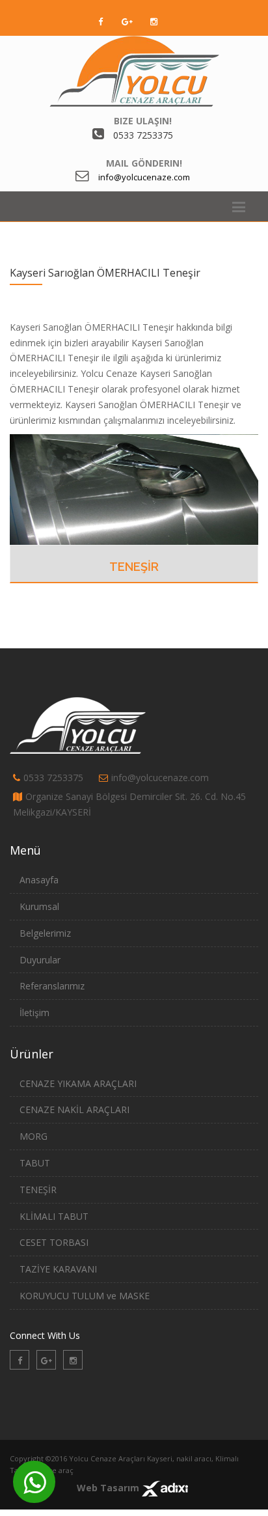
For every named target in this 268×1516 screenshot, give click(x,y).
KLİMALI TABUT (54, 1216)
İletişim (34, 1012)
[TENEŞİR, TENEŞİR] (134, 488)
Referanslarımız (52, 986)
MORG (33, 1136)
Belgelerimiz (45, 933)
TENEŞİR (134, 566)
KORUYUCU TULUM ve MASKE (85, 1295)
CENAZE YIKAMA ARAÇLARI (78, 1083)
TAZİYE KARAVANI (58, 1269)
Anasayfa (39, 880)
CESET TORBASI (54, 1242)
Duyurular (40, 960)
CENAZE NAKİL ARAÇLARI (74, 1109)
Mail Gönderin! (144, 163)
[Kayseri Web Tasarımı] (165, 1488)
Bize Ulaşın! (143, 121)
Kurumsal (39, 906)
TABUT (35, 1163)
